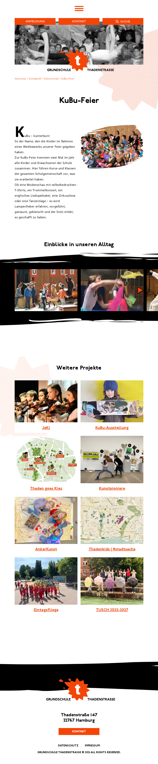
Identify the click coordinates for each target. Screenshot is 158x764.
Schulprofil (35, 78)
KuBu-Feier (67, 78)
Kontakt (79, 731)
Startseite (20, 78)
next (140, 290)
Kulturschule (51, 78)
